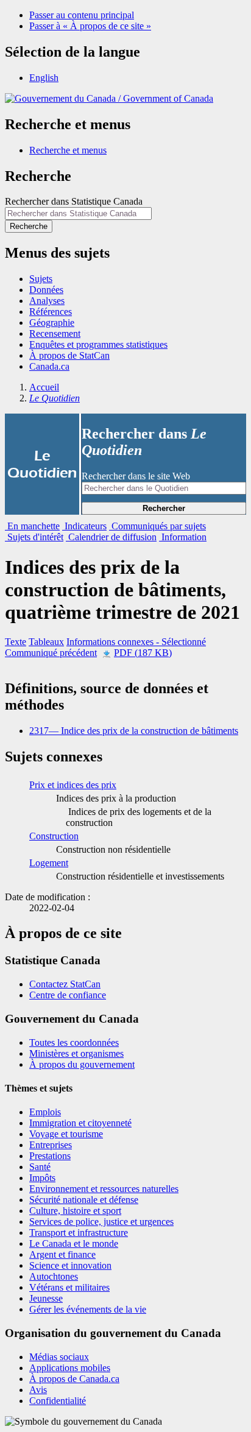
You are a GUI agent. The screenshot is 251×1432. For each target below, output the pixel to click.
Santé (40, 1167)
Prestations (50, 1156)
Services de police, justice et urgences (101, 1221)
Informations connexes (136, 642)
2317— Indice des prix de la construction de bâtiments (133, 730)
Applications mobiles (69, 1368)
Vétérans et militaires (69, 1287)
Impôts (42, 1178)
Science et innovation (70, 1265)
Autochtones (53, 1276)
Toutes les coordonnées (74, 1042)
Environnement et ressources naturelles (104, 1188)
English (43, 77)
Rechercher (164, 508)
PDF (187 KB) (143, 652)
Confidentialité (57, 1400)
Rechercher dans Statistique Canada (74, 201)
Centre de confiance (67, 995)
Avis (38, 1389)
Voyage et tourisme (66, 1134)
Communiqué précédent (51, 652)
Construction (54, 836)
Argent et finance (62, 1254)
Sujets (40, 278)
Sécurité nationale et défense (83, 1199)
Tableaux (46, 642)
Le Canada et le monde (73, 1243)
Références (50, 311)
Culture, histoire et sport (75, 1210)
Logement (48, 863)
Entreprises (50, 1145)
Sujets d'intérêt (34, 537)
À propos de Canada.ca (74, 1379)
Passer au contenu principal (81, 15)
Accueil (44, 387)
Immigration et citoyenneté (80, 1123)
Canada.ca (49, 366)
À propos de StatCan (69, 355)
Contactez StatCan (65, 984)
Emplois (45, 1112)
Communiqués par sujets (157, 526)
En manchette (32, 526)
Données (46, 289)
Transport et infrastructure (78, 1232)
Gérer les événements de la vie (87, 1309)
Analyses (47, 300)
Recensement (54, 333)
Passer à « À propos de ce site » (90, 26)
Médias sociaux (59, 1357)
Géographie (51, 322)
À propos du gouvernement (82, 1064)
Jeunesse (46, 1298)
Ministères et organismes (76, 1053)
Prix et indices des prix (72, 785)
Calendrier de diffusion (111, 537)
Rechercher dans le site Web (136, 476)
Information (183, 537)
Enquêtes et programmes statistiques (98, 344)
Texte (15, 642)
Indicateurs (84, 526)
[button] (68, 150)
